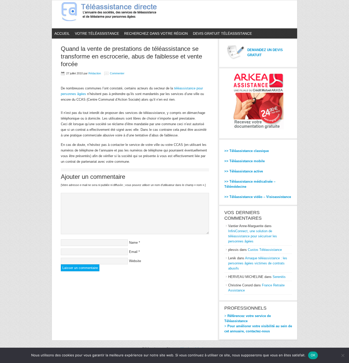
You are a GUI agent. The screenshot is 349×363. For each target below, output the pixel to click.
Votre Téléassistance (97, 33)
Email (133, 252)
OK (313, 355)
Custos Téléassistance (265, 250)
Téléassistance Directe (111, 14)
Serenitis (279, 277)
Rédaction (94, 73)
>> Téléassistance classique (246, 151)
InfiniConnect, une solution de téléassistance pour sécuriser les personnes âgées (252, 236)
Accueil (62, 33)
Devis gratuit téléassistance (222, 33)
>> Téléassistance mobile (244, 161)
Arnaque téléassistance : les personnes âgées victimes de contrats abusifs (257, 263)
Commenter (117, 73)
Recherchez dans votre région (156, 33)
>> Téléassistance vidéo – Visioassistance (257, 197)
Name (133, 242)
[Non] (342, 355)
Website (135, 261)
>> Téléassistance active (243, 171)
